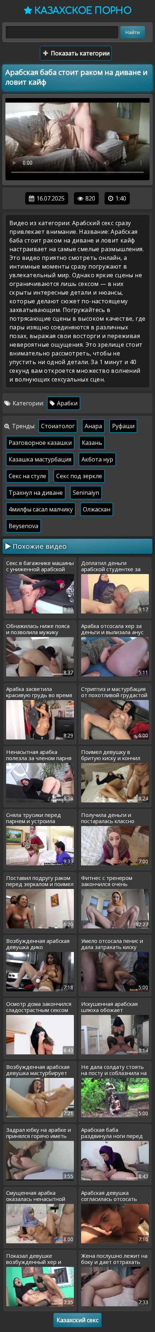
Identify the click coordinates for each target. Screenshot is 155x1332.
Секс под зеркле (79, 476)
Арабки (67, 403)
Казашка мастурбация (40, 459)
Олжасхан (96, 509)
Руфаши (123, 426)
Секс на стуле (27, 476)
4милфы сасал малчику (41, 509)
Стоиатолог (58, 426)
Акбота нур (97, 459)
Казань (92, 443)
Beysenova (23, 526)
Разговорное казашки (40, 443)
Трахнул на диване (36, 493)
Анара (93, 426)
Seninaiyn (86, 493)
